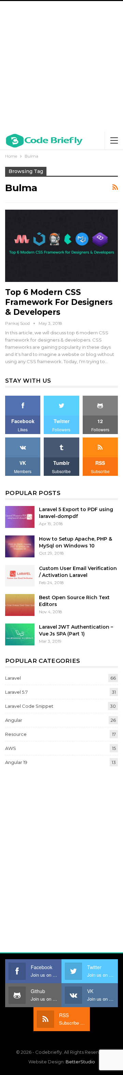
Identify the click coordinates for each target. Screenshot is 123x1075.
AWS (10, 748)
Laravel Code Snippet (29, 706)
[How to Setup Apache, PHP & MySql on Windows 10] (20, 546)
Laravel (13, 678)
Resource (16, 734)
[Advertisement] (61, 66)
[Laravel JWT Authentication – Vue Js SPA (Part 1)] (20, 634)
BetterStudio (80, 1061)
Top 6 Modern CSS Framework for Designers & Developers (59, 302)
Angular (13, 720)
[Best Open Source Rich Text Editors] (20, 605)
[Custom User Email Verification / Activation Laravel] (20, 576)
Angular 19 (16, 762)
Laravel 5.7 (16, 692)
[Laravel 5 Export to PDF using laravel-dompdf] (20, 517)
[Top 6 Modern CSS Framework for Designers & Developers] (61, 246)
